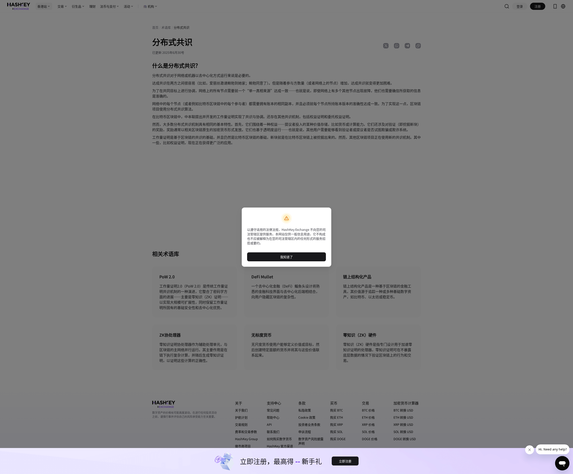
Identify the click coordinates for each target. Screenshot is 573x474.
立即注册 (345, 461)
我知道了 (286, 257)
